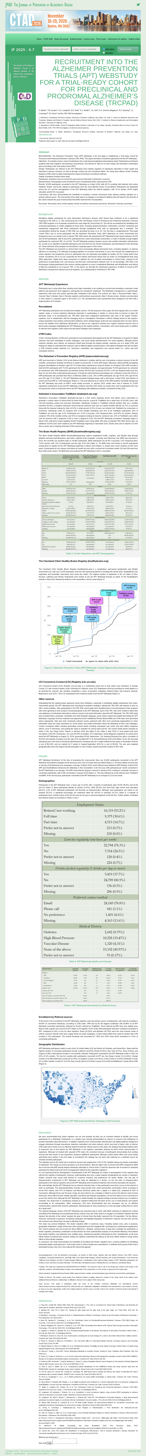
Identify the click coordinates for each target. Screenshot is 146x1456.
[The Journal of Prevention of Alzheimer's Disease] (40, 9)
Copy (49, 1443)
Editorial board (76, 39)
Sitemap (8, 1453)
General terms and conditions (38, 1453)
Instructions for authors (117, 39)
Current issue (89, 39)
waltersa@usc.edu (45, 134)
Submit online (134, 39)
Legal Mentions (19, 1453)
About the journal (61, 39)
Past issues (101, 39)
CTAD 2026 (48, 39)
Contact (54, 1453)
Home (39, 39)
